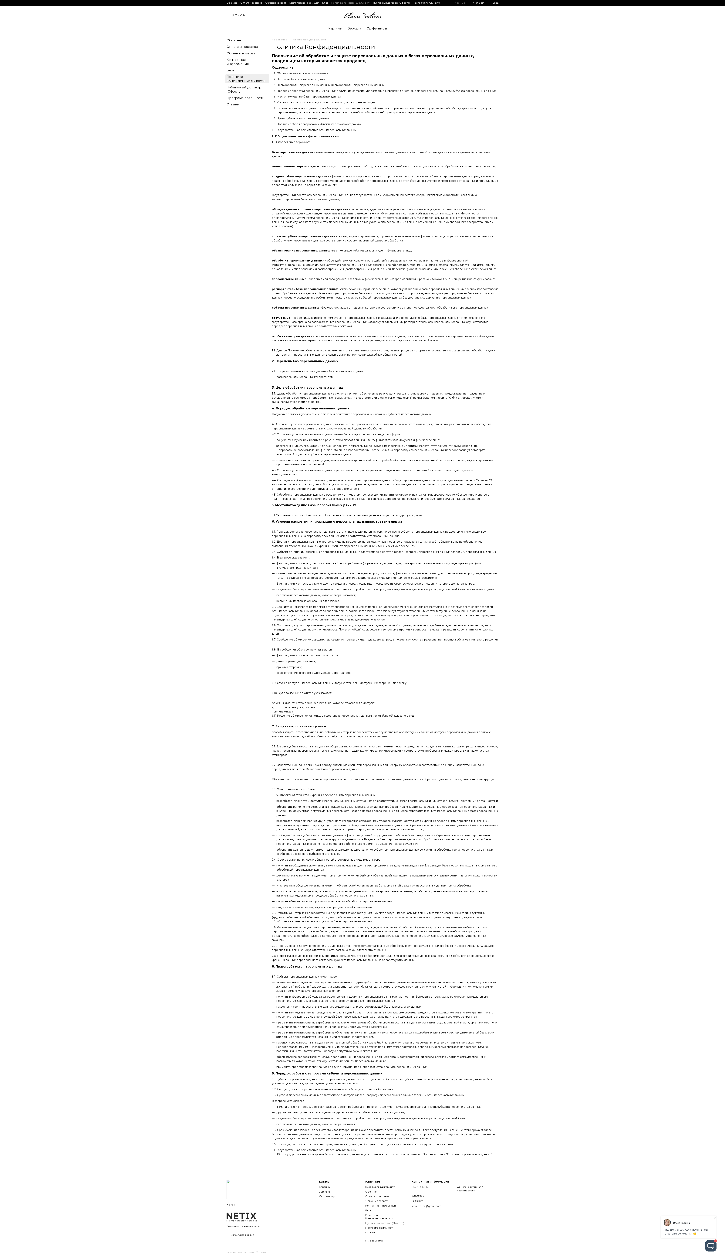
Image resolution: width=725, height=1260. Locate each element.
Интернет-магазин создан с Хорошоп (246, 1252)
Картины (335, 28)
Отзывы (233, 104)
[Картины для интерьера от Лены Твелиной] (245, 1189)
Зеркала (354, 28)
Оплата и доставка (251, 2)
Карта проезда (466, 1190)
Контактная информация (304, 2)
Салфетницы (377, 28)
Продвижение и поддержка (243, 1225)
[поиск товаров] (397, 29)
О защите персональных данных (469, 1154)
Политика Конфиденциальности (350, 2)
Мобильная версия (242, 1234)
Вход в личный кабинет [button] (380, 1186)
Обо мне (232, 2)
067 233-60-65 (241, 15)
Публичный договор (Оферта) (391, 2)
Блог (325, 2)
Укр (456, 3)
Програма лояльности (426, 2)
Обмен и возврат (275, 2)
